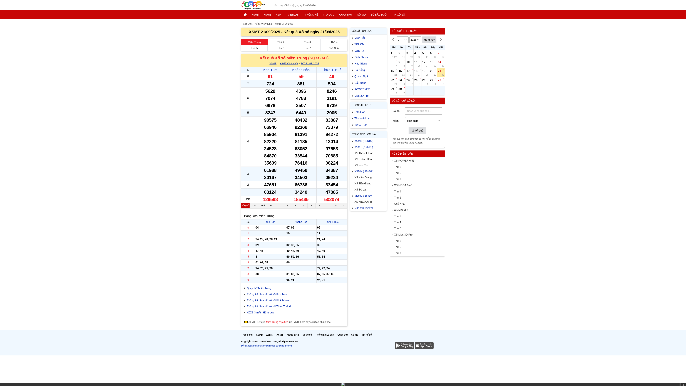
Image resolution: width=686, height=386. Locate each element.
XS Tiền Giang (362, 183)
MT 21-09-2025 (310, 63)
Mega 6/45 (293, 334)
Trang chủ (247, 334)
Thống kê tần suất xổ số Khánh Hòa (268, 300)
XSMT (279, 14)
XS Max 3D (401, 209)
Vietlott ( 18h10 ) (363, 195)
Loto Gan (359, 111)
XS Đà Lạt (360, 189)
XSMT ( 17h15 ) (363, 147)
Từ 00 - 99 (360, 124)
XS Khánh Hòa (363, 159)
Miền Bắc (360, 37)
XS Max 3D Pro (403, 234)
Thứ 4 (334, 42)
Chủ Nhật (334, 48)
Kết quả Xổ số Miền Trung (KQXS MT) (294, 58)
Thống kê (311, 14)
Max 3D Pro (361, 95)
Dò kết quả (417, 130)
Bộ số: (396, 111)
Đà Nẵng (359, 69)
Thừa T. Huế (331, 70)
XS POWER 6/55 (404, 160)
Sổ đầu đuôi (379, 14)
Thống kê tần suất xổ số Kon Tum (267, 294)
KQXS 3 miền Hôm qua (260, 312)
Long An (359, 50)
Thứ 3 (307, 42)
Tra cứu (328, 14)
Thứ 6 (280, 48)
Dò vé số (307, 334)
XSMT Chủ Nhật (289, 63)
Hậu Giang (360, 63)
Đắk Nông (360, 82)
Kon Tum (270, 70)
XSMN (267, 14)
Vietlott (294, 14)
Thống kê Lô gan (324, 334)
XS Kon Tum (361, 165)
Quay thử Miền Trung (259, 288)
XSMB (255, 14)
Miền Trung (254, 42)
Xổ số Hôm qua (362, 31)
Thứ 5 (254, 48)
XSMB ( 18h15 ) (363, 140)
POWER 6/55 (362, 89)
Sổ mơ (361, 14)
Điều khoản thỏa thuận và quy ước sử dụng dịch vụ (266, 345)
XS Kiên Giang (363, 177)
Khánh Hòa (301, 70)
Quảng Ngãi (361, 76)
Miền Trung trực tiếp (277, 322)
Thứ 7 (307, 48)
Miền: (396, 120)
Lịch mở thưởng (363, 207)
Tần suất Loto (362, 118)
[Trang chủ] (245, 14)
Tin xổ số (398, 14)
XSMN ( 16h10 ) (363, 171)
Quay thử (345, 14)
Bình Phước (361, 57)
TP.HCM (359, 44)
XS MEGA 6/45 (363, 201)
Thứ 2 (280, 42)
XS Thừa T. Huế (363, 153)
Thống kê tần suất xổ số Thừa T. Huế (269, 306)
